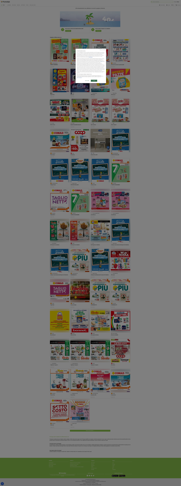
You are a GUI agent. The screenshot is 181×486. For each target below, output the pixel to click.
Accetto (94, 80)
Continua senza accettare (102, 49)
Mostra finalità (87, 80)
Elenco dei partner (79, 77)
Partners (101, 61)
